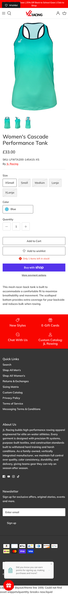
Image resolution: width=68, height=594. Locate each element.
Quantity (8, 219)
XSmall (9, 182)
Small (24, 182)
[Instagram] (13, 476)
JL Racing (12, 163)
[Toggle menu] (3, 13)
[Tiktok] (18, 476)
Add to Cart (34, 241)
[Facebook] (4, 476)
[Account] (57, 13)
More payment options (34, 275)
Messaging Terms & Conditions (21, 409)
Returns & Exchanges (16, 381)
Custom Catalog (13, 392)
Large (55, 182)
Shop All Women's (14, 375)
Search (7, 364)
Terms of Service (13, 403)
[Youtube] (8, 476)
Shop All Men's (12, 370)
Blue (13, 209)
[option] (34, 66)
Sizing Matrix (11, 386)
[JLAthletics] (34, 13)
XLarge (9, 192)
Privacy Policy (11, 398)
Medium (40, 182)
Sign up (11, 523)
